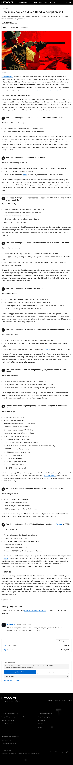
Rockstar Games (7, 77)
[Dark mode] (66, 2)
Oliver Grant (8, 22)
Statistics (5, 8)
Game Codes (5, 709)
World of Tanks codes (8, 720)
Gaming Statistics (6, 732)
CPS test (39, 727)
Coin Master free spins (8, 713)
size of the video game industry (48, 90)
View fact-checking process (13, 680)
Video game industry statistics (10, 736)
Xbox (25, 175)
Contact (69, 700)
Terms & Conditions (48, 752)
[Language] (69, 2)
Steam (48, 349)
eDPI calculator (41, 724)
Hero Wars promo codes (9, 724)
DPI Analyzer (41, 720)
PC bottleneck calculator (44, 713)
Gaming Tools (40, 709)
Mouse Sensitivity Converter (45, 717)
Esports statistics (6, 740)
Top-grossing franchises (9, 743)
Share (5, 27)
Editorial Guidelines (59, 700)
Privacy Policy (59, 752)
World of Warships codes (9, 717)
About (50, 700)
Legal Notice (68, 752)
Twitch (59, 524)
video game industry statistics (35, 610)
